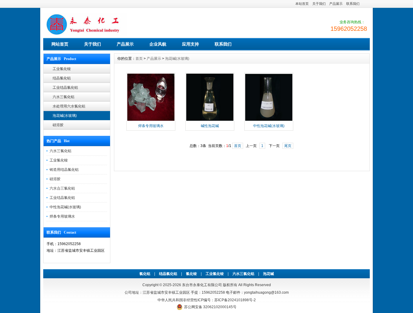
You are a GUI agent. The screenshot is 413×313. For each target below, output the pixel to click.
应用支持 (190, 44)
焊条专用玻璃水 (62, 216)
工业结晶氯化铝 (65, 87)
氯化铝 (144, 274)
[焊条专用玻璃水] (151, 120)
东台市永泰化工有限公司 (202, 285)
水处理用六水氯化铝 (69, 106)
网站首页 (59, 44)
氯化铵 (191, 274)
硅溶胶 (58, 125)
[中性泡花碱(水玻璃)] (269, 120)
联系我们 (352, 3)
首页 (139, 58)
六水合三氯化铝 (62, 188)
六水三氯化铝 (63, 97)
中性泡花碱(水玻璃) (65, 207)
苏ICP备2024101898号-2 (235, 300)
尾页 (287, 146)
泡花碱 (268, 274)
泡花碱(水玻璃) (65, 115)
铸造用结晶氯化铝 (64, 170)
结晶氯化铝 (62, 78)
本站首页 (302, 3)
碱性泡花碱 (210, 126)
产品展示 (336, 3)
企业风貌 (157, 44)
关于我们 (319, 3)
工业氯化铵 (62, 69)
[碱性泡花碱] (210, 120)
